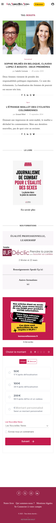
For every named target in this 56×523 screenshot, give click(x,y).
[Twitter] (25, 493)
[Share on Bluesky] (34, 95)
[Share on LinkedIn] (27, 95)
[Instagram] (31, 493)
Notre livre (9, 503)
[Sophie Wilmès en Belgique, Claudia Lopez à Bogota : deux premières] (28, 38)
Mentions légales (44, 503)
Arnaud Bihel (21, 114)
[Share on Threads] (31, 95)
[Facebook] (19, 493)
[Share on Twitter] (25, 95)
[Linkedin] (37, 493)
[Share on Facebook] (21, 95)
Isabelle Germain (21, 71)
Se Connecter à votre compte (28, 506)
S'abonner (39, 4)
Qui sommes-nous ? (25, 503)
